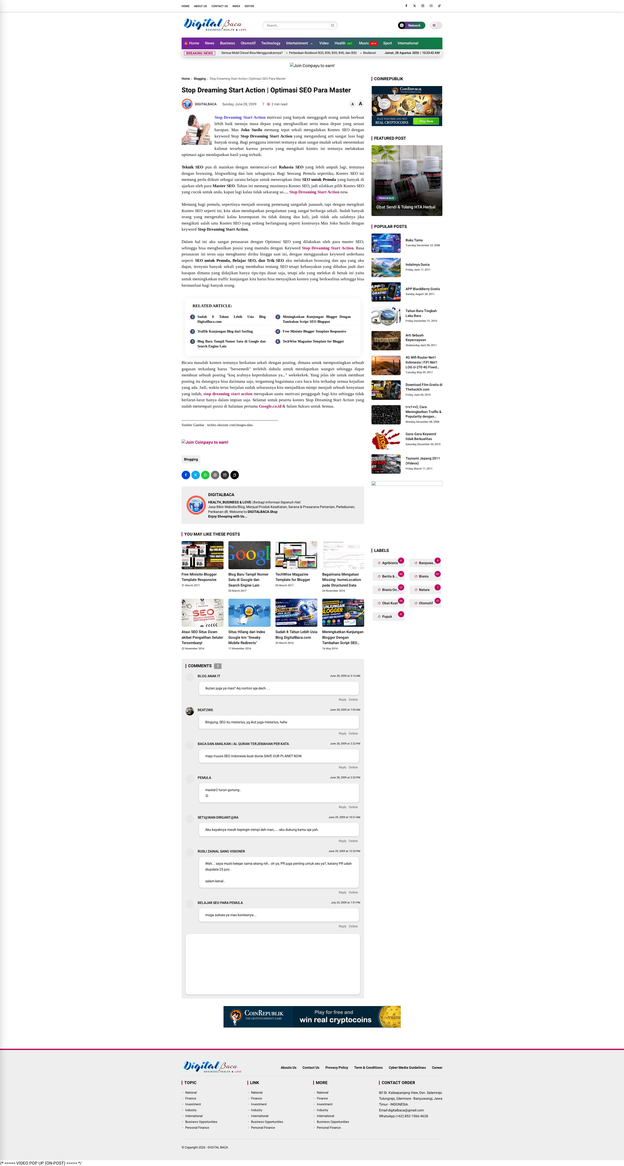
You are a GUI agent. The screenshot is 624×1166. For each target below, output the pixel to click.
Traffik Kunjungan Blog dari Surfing (225, 331)
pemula (204, 778)
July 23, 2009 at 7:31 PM (345, 902)
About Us (200, 6)
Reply (342, 699)
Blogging (200, 78)
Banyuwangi (428, 562)
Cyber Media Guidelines (407, 1067)
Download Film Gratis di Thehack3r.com (424, 386)
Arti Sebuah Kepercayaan (416, 337)
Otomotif (248, 43)
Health (343, 43)
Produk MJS (386, 197)
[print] (215, 475)
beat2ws (205, 710)
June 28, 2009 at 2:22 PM (345, 743)
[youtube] (431, 6)
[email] (225, 475)
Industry (190, 1110)
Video (324, 43)
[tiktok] (439, 6)
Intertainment (297, 43)
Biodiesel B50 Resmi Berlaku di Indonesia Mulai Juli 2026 (368, 53)
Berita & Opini (392, 575)
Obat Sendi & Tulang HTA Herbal (405, 206)
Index (236, 6)
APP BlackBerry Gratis (423, 289)
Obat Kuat (391, 602)
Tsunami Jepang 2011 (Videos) (423, 460)
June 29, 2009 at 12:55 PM (344, 851)
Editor (249, 6)
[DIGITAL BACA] (215, 31)
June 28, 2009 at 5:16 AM (345, 675)
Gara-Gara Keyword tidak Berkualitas (421, 436)
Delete (353, 699)
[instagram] (423, 6)
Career (437, 1067)
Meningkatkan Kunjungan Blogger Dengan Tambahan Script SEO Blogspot (317, 319)
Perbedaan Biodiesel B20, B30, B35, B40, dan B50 (288, 53)
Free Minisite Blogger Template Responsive (314, 331)
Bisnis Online (392, 588)
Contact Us (220, 6)
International (408, 43)
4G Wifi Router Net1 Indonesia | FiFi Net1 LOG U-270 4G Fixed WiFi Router (422, 362)
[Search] (332, 25)
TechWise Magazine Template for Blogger (313, 341)
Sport (387, 43)
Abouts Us (288, 1067)
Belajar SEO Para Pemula (220, 903)
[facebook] (406, 6)
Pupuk (391, 615)
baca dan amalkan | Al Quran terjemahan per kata (243, 744)
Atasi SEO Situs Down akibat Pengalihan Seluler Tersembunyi (202, 637)
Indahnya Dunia (418, 264)
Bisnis (428, 575)
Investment (193, 1104)
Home (185, 6)
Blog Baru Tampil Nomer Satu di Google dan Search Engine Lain (231, 344)
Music (367, 43)
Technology (270, 43)
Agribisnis (391, 562)
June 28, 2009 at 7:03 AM (345, 709)
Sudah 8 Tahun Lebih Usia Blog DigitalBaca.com (231, 319)
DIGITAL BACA (218, 1147)
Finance (190, 1098)
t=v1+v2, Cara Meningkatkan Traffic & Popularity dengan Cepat (423, 412)
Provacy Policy (336, 1067)
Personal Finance (197, 1127)
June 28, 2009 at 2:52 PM (345, 777)
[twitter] (414, 6)
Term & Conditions (368, 1067)
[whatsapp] (205, 475)
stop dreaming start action (228, 394)
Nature (428, 588)
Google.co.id (270, 406)
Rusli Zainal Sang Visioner (221, 851)
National (191, 1092)
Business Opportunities (201, 1122)
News (209, 43)
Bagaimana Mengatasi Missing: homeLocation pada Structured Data (341, 580)
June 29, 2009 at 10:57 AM (344, 817)
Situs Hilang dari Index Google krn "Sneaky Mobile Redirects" (246, 637)
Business (227, 43)
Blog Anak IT (209, 676)
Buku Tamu (414, 240)
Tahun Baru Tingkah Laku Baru (421, 313)
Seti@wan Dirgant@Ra (218, 817)
